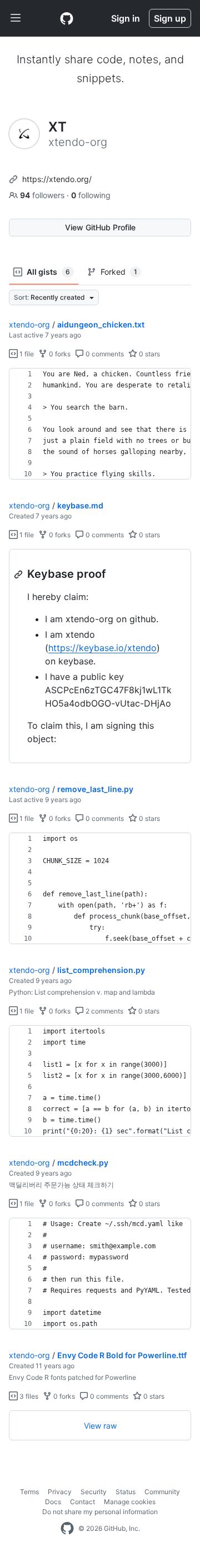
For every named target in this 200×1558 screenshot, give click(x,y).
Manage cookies (130, 1502)
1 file (26, 354)
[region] (100, 424)
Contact (82, 1502)
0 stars (148, 354)
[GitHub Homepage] (67, 1528)
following (91, 195)
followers (43, 195)
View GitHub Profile (100, 227)
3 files (28, 1396)
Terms (29, 1492)
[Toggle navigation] (15, 18)
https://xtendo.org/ (57, 179)
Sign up (170, 18)
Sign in (125, 18)
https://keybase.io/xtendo (102, 647)
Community (162, 1492)
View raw (100, 1425)
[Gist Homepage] (66, 18)
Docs (53, 1502)
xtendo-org (29, 324)
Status (126, 1492)
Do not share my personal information (100, 1511)
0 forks (59, 354)
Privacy (60, 1492)
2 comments (103, 1011)
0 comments (104, 354)
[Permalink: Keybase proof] (19, 574)
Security (94, 1492)
